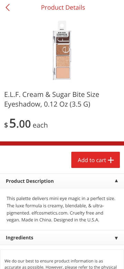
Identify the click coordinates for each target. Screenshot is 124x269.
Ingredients (19, 238)
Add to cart (92, 160)
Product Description (30, 181)
